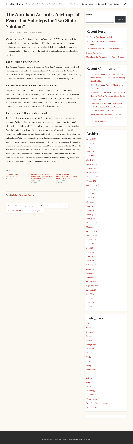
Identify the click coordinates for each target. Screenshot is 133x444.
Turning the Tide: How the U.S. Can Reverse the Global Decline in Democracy (108, 96)
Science (89, 378)
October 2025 (91, 181)
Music (88, 361)
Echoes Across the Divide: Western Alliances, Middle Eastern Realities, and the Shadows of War (41, 176)
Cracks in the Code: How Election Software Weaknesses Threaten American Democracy (107, 106)
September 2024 (92, 235)
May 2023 (90, 302)
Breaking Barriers (15, 4)
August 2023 (91, 290)
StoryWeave (70, 439)
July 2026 (90, 143)
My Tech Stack (100, 4)
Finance (89, 340)
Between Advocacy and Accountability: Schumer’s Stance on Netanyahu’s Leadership (66, 176)
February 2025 (91, 214)
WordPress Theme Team (83, 439)
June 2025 (90, 197)
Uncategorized (91, 399)
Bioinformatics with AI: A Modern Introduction (104, 48)
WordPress (58, 439)
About (91, 4)
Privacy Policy (113, 4)
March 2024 (90, 260)
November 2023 (92, 277)
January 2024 (91, 269)
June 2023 (90, 298)
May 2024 (90, 252)
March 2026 (90, 160)
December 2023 (92, 273)
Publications (91, 369)
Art (87, 323)
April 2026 (90, 155)
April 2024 (90, 256)
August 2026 (91, 139)
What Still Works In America (97, 403)
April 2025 (90, 206)
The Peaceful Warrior (12, 174)
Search (89, 14)
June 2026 (90, 147)
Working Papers (92, 407)
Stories (89, 386)
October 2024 (91, 231)
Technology (90, 390)
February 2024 (91, 264)
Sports (88, 382)
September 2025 (92, 185)
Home (84, 4)
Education (90, 332)
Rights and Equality (26, 195)
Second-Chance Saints (94, 53)
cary (40, 32)
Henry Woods (96, 114)
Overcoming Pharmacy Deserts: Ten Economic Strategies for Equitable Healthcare (106, 117)
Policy (15, 195)
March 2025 (90, 210)
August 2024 (91, 239)
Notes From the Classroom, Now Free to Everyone (105, 57)
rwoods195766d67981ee (100, 92)
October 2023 (91, 281)
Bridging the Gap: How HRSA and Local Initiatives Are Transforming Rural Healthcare (108, 77)
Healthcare (90, 348)
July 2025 (90, 193)
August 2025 (91, 189)
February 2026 (91, 164)
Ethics (88, 336)
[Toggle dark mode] (125, 4)
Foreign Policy (91, 344)
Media (88, 357)
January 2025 (91, 218)
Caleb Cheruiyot (97, 74)
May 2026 (90, 151)
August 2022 (91, 306)
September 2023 (92, 285)
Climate (89, 327)
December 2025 (92, 172)
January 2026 (91, 168)
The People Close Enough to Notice (99, 37)
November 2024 (92, 227)
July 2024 (90, 243)
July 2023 (90, 294)
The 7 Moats (91, 394)
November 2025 (92, 176)
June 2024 (90, 248)
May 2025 (90, 202)
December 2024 (92, 222)
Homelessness (91, 352)
